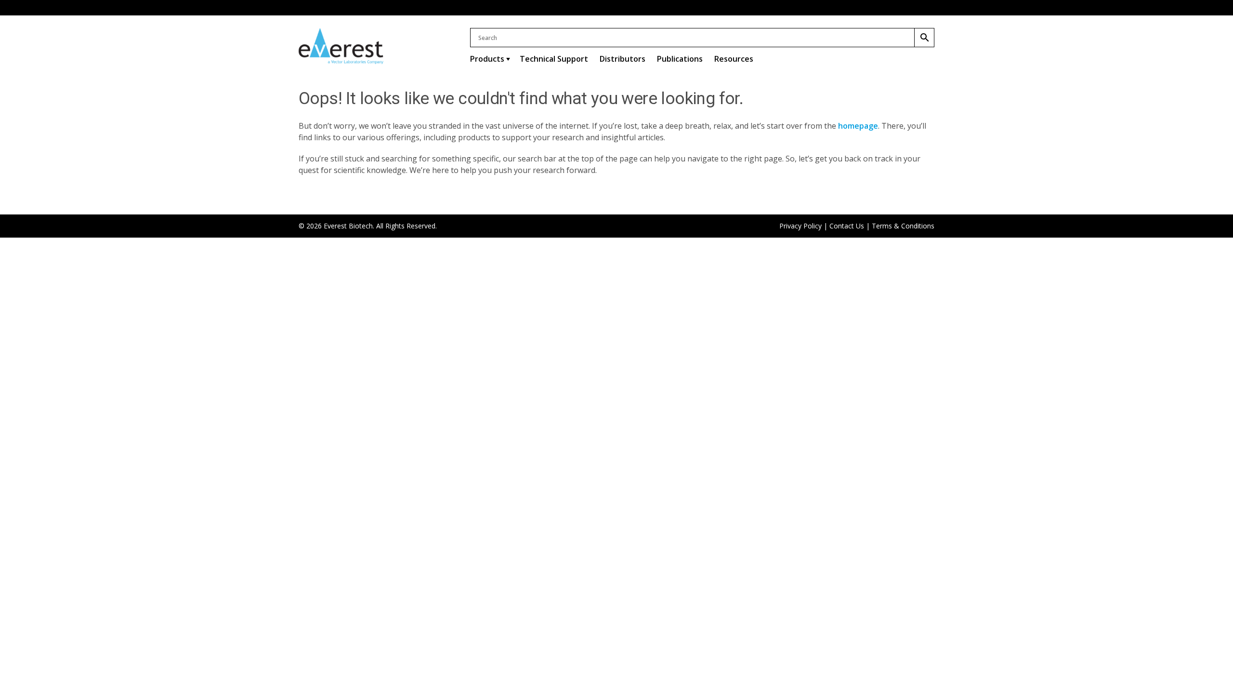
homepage (858, 125)
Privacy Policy (800, 225)
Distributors (622, 58)
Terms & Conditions (903, 225)
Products (487, 58)
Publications (680, 58)
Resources (733, 58)
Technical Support (554, 58)
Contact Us (846, 225)
